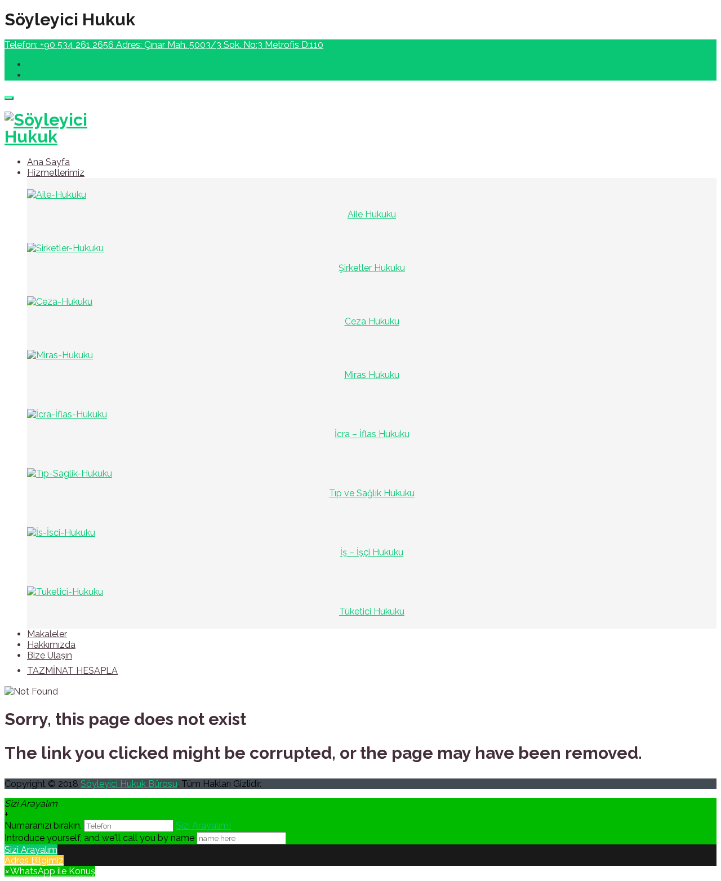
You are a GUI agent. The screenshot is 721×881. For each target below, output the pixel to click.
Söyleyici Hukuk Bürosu (129, 783)
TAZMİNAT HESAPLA (72, 670)
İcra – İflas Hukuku (372, 434)
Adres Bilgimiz (34, 860)
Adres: (219, 44)
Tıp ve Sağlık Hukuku (372, 493)
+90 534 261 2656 (77, 44)
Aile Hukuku (372, 214)
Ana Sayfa (48, 162)
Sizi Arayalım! (203, 825)
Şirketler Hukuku (372, 267)
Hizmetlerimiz (55, 172)
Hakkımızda (51, 644)
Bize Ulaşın (49, 655)
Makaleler (47, 634)
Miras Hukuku (371, 375)
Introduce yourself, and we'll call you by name (99, 838)
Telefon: (59, 44)
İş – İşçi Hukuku (371, 552)
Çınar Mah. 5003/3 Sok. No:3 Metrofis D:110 (233, 44)
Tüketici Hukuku (371, 611)
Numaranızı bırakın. (44, 825)
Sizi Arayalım (31, 849)
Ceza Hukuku (372, 321)
